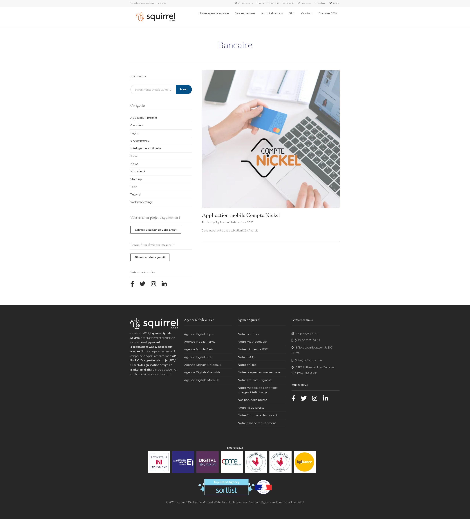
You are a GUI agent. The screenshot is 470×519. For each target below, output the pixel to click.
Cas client (137, 125)
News (134, 164)
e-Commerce (139, 140)
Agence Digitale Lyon (199, 334)
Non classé (138, 171)
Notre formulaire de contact (257, 415)
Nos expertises (245, 13)
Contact (306, 13)
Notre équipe (247, 365)
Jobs (133, 156)
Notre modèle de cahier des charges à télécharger (257, 390)
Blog (292, 13)
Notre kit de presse (251, 407)
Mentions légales (259, 502)
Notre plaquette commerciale (259, 372)
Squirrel (220, 222)
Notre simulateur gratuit (254, 380)
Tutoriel (135, 194)
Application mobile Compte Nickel (241, 215)
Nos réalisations (272, 13)
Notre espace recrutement (257, 423)
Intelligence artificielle (145, 148)
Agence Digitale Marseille (202, 380)
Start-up (136, 179)
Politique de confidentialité (288, 502)
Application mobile (143, 117)
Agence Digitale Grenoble (202, 372)
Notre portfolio (248, 334)
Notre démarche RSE (253, 349)
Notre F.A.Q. (246, 357)
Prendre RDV (327, 13)
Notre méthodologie (252, 341)
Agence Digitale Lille (198, 357)
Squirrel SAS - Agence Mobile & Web (198, 502)
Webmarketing (141, 202)
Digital (134, 133)
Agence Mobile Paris (198, 349)
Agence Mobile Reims (199, 341)
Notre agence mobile (214, 13)
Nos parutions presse (252, 400)
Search (183, 89)
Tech (133, 186)
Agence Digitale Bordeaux (202, 365)
